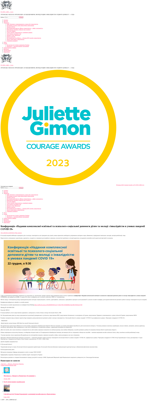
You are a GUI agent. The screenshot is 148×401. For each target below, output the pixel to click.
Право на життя (11, 36)
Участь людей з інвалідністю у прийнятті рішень (19, 32)
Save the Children (11, 31)
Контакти (6, 49)
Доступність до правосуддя (14, 34)
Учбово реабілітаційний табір (8, 365)
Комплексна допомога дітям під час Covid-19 (18, 29)
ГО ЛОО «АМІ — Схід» (7, 12)
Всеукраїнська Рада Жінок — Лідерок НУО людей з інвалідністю (24, 38)
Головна (6, 20)
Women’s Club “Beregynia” (13, 35)
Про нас (6, 21)
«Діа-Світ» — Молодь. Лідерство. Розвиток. (12, 364)
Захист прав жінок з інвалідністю (15, 39)
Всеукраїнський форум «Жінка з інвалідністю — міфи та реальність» (25, 28)
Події (5, 42)
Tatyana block (7, 50)
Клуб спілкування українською (14, 382)
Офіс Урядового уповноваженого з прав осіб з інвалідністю (22, 24)
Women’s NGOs (11, 27)
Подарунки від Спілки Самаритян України (18, 45)
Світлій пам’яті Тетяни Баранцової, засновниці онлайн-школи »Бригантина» (30, 394)
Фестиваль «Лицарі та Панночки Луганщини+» (20, 376)
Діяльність (6, 22)
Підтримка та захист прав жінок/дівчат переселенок (20, 25)
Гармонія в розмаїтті (12, 40)
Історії (5, 43)
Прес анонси (18, 232)
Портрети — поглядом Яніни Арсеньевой (18, 46)
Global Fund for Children (10, 47)
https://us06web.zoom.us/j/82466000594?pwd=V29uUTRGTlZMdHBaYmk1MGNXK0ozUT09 (58, 305)
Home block (7, 52)
